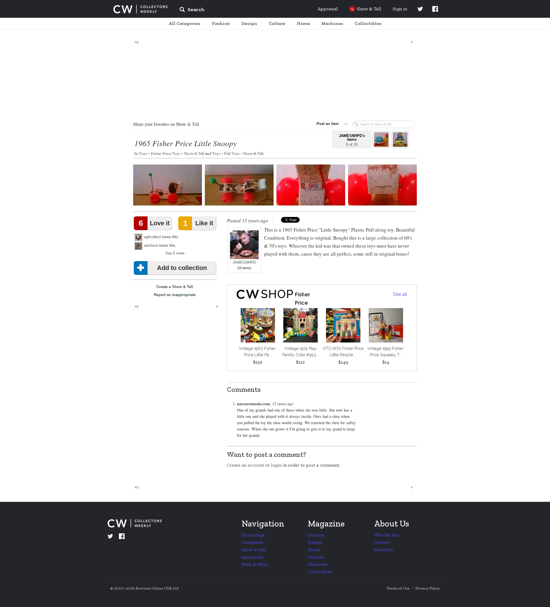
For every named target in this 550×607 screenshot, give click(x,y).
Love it (154, 223)
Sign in (400, 8)
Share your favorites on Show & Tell (166, 124)
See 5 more (174, 253)
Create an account (245, 465)
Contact (382, 542)
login (276, 465)
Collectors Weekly (140, 9)
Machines (317, 564)
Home (314, 549)
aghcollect (152, 237)
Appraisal (328, 8)
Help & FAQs (254, 564)
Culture (316, 557)
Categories (252, 542)
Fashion (316, 535)
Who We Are (386, 535)
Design (315, 542)
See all (400, 294)
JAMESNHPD (244, 263)
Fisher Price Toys (165, 153)
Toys (143, 153)
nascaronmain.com (253, 404)
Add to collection (182, 267)
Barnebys (383, 549)
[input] (233, 10)
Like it (198, 223)
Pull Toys (232, 153)
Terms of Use (397, 588)
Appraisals (252, 557)
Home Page (253, 535)
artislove (151, 245)
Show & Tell (194, 153)
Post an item (328, 123)
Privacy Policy (427, 588)
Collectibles (320, 571)
